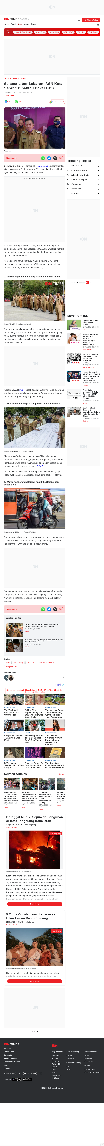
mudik (23, 400)
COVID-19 (60, 480)
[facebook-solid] (49, 164)
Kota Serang (45, 171)
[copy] (61, 164)
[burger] (98, 25)
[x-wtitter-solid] (55, 164)
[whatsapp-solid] (43, 164)
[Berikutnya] (65, 812)
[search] (79, 20)
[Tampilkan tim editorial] (63, 700)
